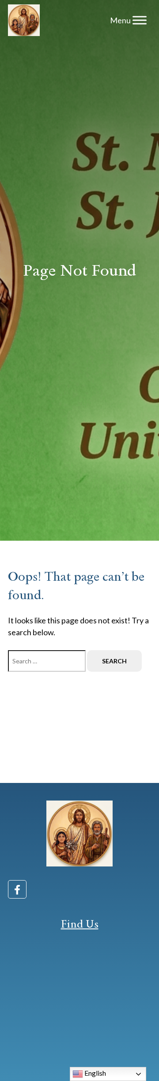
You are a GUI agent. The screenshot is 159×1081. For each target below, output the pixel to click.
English (94, 1073)
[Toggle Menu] (139, 20)
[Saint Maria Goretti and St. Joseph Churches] (24, 20)
